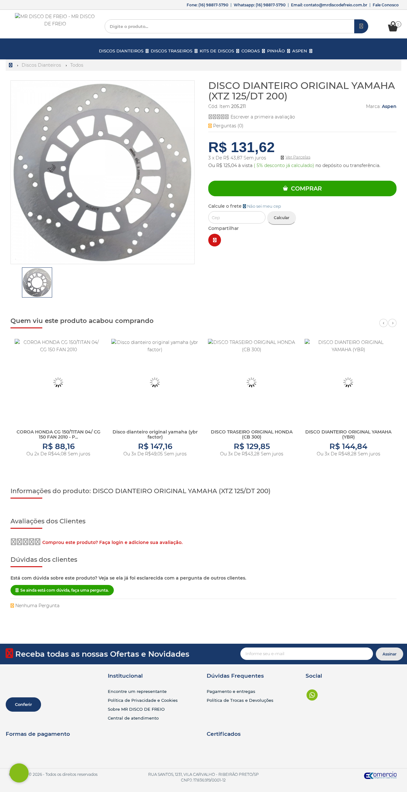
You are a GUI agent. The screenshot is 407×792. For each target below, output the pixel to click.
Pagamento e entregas (231, 691)
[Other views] (14, 283)
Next (392, 326)
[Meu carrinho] (396, 30)
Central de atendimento (133, 718)
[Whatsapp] (312, 695)
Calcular (281, 217)
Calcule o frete (244, 206)
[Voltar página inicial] (11, 65)
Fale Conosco (386, 5)
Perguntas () (228, 126)
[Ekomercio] (380, 775)
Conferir (23, 704)
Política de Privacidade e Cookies (143, 700)
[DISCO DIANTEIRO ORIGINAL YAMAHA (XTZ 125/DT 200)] (37, 282)
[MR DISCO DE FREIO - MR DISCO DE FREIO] (55, 20)
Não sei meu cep (263, 206)
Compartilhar (223, 228)
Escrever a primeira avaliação (263, 117)
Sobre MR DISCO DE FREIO (136, 709)
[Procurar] (361, 26)
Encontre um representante (137, 691)
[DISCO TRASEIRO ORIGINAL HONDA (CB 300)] (251, 382)
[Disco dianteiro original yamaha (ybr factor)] (155, 382)
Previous (383, 326)
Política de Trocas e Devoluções (240, 700)
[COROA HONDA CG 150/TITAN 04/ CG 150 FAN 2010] (58, 382)
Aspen (389, 106)
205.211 (238, 106)
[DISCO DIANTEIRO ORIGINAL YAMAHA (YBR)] (348, 382)
